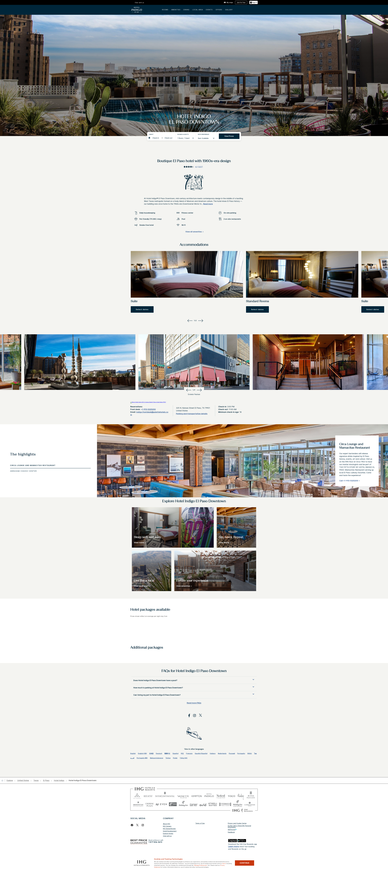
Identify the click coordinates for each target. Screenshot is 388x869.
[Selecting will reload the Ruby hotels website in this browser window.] (241, 795)
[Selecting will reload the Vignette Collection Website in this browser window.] (183, 795)
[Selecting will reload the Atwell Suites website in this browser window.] (212, 804)
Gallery (229, 10)
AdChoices (231, 829)
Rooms (165, 10)
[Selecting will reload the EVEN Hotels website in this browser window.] (161, 804)
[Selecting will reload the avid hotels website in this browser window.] (202, 804)
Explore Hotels (168, 833)
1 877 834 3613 (155, 842)
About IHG (166, 824)
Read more (208, 204)
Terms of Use (200, 823)
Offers (219, 10)
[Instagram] (143, 825)
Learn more (233, 846)
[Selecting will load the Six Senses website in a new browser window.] (137, 795)
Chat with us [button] (139, 2)
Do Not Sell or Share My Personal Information (239, 826)
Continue (244, 863)
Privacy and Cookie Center (237, 823)
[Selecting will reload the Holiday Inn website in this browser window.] (183, 804)
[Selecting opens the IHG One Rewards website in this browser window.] (243, 810)
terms (224, 863)
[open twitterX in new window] (199, 716)
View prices (229, 136)
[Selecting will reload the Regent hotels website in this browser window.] (148, 795)
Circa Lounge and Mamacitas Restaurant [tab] (32, 465)
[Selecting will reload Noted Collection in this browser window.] (221, 795)
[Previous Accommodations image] (189, 320)
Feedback (231, 832)
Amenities (175, 10)
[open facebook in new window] (188, 716)
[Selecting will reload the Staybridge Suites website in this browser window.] (225, 804)
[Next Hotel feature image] (199, 390)
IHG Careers (167, 826)
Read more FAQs (194, 703)
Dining (186, 10)
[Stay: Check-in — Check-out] (161, 138)
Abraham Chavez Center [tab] (23, 471)
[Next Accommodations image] (201, 320)
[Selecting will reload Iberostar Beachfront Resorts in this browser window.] (138, 804)
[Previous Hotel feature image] (188, 390)
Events (209, 10)
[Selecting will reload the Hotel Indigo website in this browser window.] (209, 795)
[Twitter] (137, 825)
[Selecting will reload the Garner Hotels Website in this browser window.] (193, 804)
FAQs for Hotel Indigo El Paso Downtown (194, 671)
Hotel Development (170, 831)
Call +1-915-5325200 (348, 481)
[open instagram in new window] (193, 716)
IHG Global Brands (169, 828)
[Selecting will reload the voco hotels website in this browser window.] (231, 795)
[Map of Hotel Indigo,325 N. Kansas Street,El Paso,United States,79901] (148, 402)
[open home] (3, 780)
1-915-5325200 (149, 409)
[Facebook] (132, 825)
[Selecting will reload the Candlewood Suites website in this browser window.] (249, 804)
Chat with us (167, 836)
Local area (197, 10)
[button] (253, 2)
